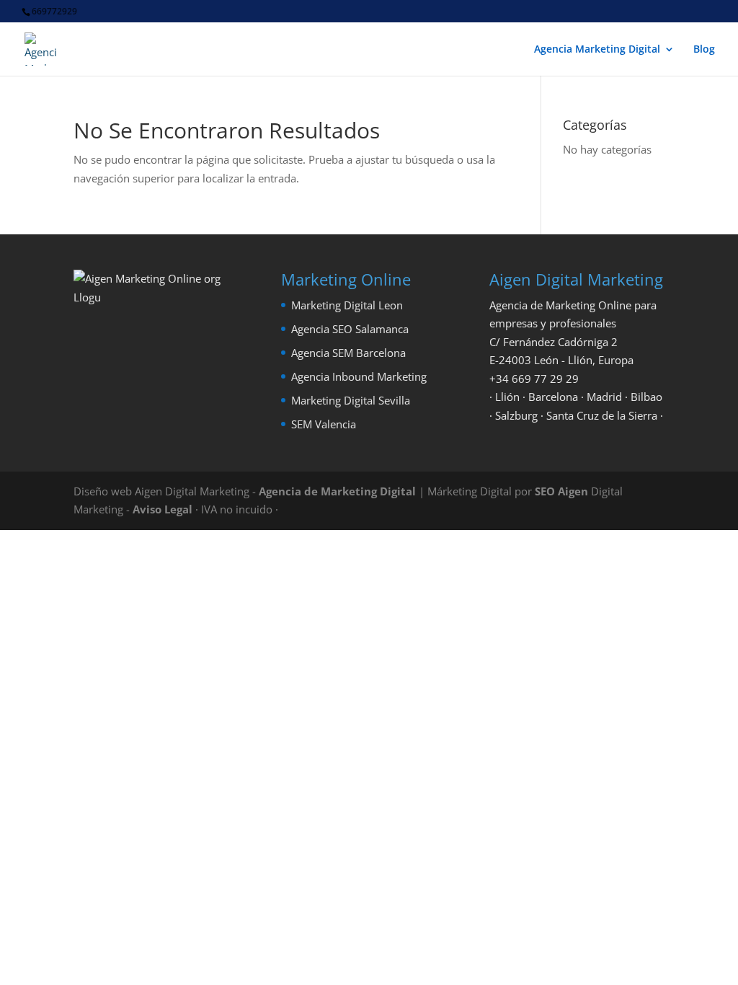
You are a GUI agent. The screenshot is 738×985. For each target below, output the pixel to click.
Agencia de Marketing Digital (337, 491)
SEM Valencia (323, 424)
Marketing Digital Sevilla (350, 400)
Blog (704, 50)
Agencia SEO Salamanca (350, 329)
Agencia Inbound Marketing (359, 376)
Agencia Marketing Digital (597, 50)
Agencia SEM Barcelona (348, 352)
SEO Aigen (561, 491)
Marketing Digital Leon (347, 305)
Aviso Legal (162, 509)
